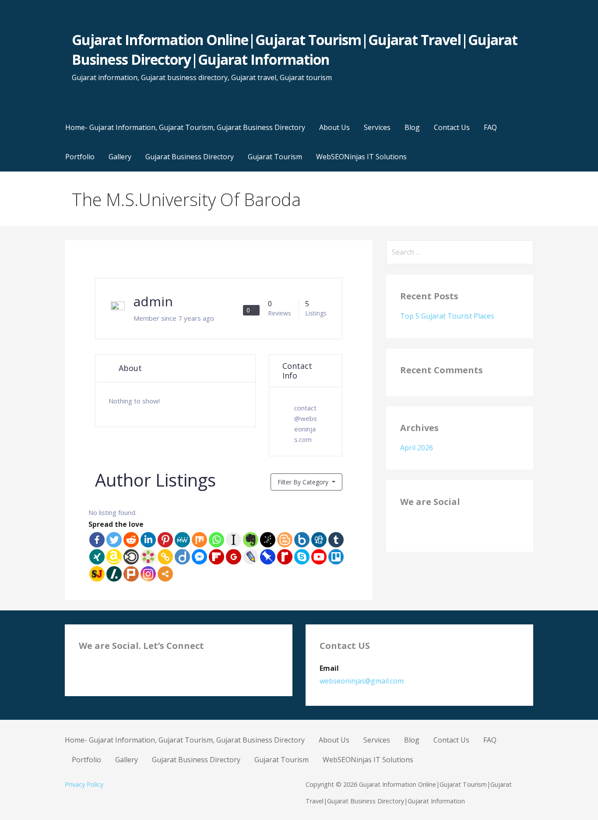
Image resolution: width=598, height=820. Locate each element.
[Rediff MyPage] (284, 556)
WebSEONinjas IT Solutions (361, 156)
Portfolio (80, 156)
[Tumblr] (336, 539)
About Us (334, 127)
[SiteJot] (97, 574)
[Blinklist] (131, 556)
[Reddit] (131, 539)
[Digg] (319, 539)
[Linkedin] (148, 539)
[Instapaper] (233, 539)
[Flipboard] (216, 556)
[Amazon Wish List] (114, 556)
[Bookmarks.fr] (148, 556)
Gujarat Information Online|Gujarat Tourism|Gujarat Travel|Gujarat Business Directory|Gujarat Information (294, 49)
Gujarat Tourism (275, 156)
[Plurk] (131, 574)
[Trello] (336, 556)
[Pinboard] (267, 556)
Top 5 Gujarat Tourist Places (447, 316)
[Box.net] (302, 539)
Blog (412, 127)
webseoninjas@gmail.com (362, 681)
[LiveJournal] (250, 556)
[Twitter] (114, 539)
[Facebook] (97, 539)
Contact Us (452, 127)
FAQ (490, 127)
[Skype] (302, 556)
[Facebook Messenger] (199, 556)
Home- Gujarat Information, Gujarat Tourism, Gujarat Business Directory (185, 127)
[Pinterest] (165, 539)
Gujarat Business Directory (189, 156)
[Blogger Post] (284, 539)
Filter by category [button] (304, 482)
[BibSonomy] (267, 539)
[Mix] (199, 539)
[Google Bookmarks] (233, 556)
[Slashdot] (114, 574)
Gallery (120, 156)
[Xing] (97, 556)
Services (377, 127)
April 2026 (416, 447)
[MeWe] (182, 539)
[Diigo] (182, 556)
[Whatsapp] (216, 539)
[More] (165, 574)
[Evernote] (250, 539)
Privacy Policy (84, 784)
